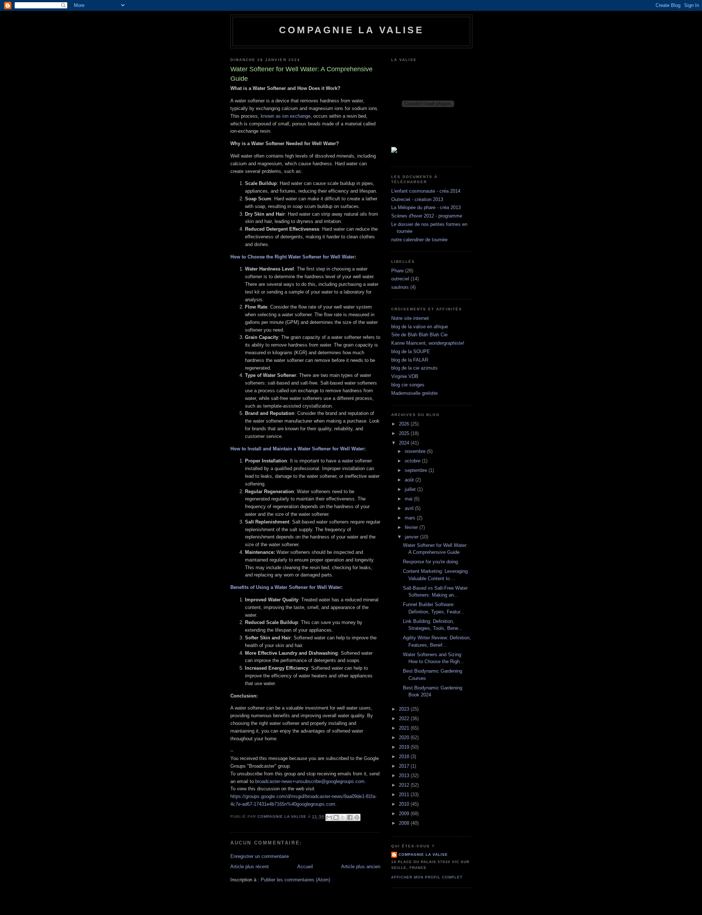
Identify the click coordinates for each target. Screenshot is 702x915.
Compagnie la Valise (351, 29)
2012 (405, 785)
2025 (405, 433)
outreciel (400, 278)
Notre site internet (410, 318)
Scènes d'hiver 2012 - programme (426, 216)
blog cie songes (407, 384)
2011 (405, 794)
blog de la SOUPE (410, 351)
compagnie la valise (423, 854)
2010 (405, 804)
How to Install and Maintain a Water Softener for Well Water (297, 448)
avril (410, 508)
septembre (417, 470)
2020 (405, 737)
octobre (413, 461)
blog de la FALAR (409, 360)
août (410, 480)
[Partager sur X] (343, 817)
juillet (411, 489)
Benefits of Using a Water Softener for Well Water (285, 587)
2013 (405, 775)
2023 (405, 709)
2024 (405, 443)
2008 (405, 823)
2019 (405, 747)
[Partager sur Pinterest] (357, 817)
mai (409, 499)
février (412, 527)
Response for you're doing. (431, 561)
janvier (412, 537)
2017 (405, 766)
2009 (405, 813)
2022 (405, 718)
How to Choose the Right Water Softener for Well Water (292, 257)
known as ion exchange (285, 116)
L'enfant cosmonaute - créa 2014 (425, 191)
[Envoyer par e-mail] (329, 817)
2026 (405, 424)
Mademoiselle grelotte (414, 393)
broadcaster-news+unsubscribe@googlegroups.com (310, 781)
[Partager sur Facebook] (350, 817)
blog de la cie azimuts (414, 368)
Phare (397, 270)
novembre (416, 451)
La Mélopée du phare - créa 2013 (426, 207)
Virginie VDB (404, 376)
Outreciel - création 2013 (417, 199)
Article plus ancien (360, 866)
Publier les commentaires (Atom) (295, 879)
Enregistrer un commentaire (259, 856)
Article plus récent (249, 866)
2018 (405, 756)
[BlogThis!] (336, 817)
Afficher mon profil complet (427, 877)
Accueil (305, 866)
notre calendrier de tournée (419, 239)
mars (411, 518)
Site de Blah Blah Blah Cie (419, 334)
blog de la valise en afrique (419, 326)
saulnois (400, 287)
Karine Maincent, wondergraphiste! (427, 343)
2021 (405, 728)
